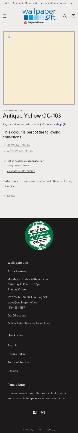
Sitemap (13, 370)
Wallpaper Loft (34, 430)
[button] (5, 16)
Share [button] (11, 195)
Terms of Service (18, 362)
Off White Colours (18, 145)
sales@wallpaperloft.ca (22, 302)
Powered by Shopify (47, 430)
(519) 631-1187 (16, 307)
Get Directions (17, 315)
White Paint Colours (20, 151)
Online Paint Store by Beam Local (29, 323)
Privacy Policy (16, 353)
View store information (21, 170)
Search (12, 345)
